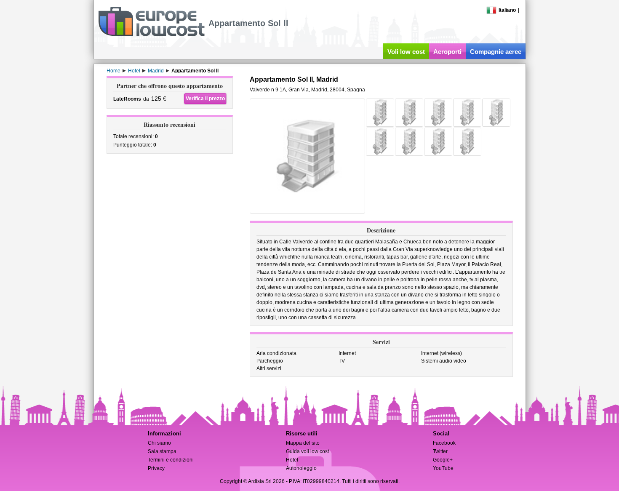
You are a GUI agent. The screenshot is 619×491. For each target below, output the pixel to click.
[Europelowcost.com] (151, 34)
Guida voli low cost (307, 451)
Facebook (444, 443)
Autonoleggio (301, 468)
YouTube (443, 468)
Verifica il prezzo (205, 98)
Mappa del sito (303, 443)
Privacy (156, 468)
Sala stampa (162, 451)
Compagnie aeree (495, 51)
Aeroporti (447, 51)
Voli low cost (406, 51)
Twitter (440, 451)
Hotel (292, 460)
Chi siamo (159, 443)
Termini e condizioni (171, 460)
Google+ (443, 460)
